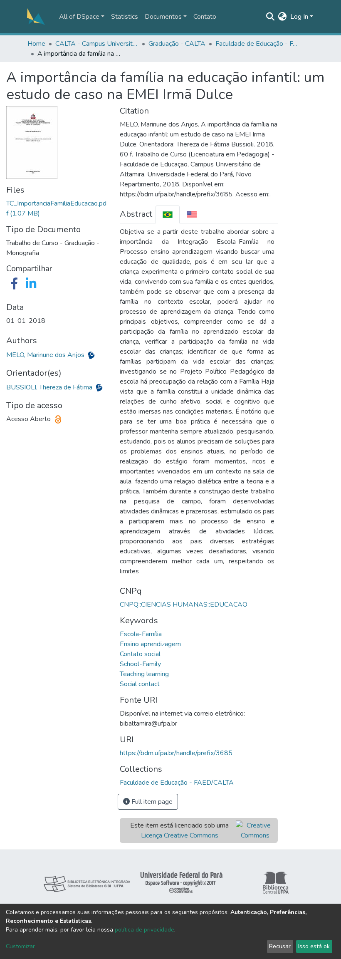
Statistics (124, 16)
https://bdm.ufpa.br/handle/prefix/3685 (176, 753)
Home (36, 43)
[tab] (168, 214)
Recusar (280, 946)
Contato (204, 16)
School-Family (140, 664)
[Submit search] (270, 17)
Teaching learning (144, 674)
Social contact (140, 684)
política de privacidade (144, 930)
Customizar (20, 946)
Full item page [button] (151, 801)
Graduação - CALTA (176, 43)
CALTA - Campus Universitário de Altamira (96, 43)
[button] (282, 17)
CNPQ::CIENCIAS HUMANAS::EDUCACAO (183, 604)
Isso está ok (314, 946)
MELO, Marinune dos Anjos (46, 354)
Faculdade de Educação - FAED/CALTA (257, 43)
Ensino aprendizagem (150, 644)
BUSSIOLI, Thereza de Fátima (50, 387)
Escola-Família (141, 634)
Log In (299, 16)
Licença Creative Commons (179, 835)
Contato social (140, 654)
